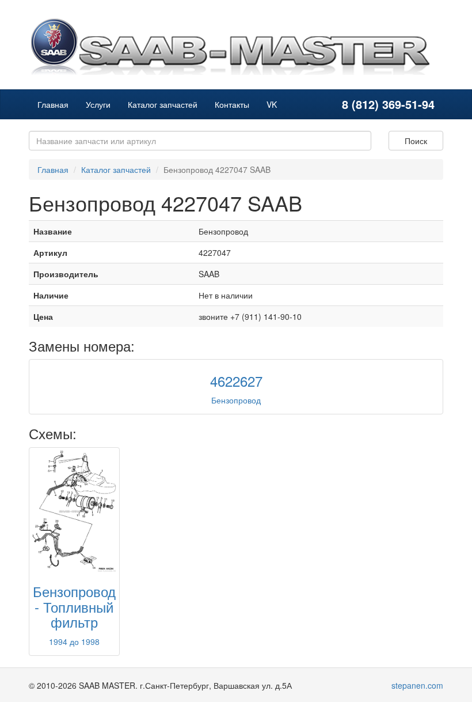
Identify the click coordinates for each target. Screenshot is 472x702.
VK (272, 104)
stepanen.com (417, 685)
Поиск (416, 140)
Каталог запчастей (162, 104)
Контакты (232, 104)
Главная (52, 104)
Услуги (98, 104)
